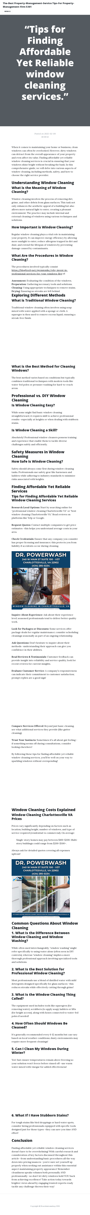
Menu (6, 11)
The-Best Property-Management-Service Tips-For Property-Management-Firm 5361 (38, 5)
